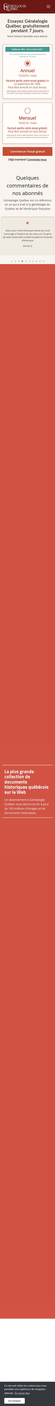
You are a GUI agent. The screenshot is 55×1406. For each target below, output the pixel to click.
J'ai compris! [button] (14, 1401)
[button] (11, 261)
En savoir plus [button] (22, 1393)
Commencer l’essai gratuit (27, 151)
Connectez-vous (37, 159)
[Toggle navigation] (48, 6)
